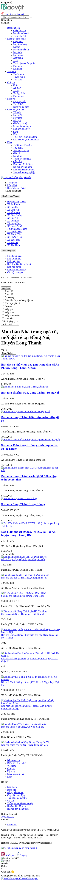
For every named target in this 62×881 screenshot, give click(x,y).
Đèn (15, 134)
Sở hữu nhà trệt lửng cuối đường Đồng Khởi (22, 596)
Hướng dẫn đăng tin (16, 806)
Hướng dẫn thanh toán (18, 809)
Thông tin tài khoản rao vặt (20, 803)
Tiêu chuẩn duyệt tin (17, 798)
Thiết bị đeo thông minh (24, 63)
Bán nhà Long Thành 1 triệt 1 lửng (23, 504)
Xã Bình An (13, 209)
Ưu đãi (10, 800)
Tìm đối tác (18, 104)
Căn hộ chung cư (15, 272)
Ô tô (15, 85)
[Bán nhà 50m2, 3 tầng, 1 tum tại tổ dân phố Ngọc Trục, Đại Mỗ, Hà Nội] (31, 632)
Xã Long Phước (15, 226)
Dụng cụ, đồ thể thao (23, 164)
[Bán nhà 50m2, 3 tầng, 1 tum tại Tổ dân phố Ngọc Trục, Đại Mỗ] (31, 679)
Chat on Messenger (28, 878)
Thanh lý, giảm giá (22, 158)
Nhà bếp (9, 318)
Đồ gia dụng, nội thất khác (26, 139)
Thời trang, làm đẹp (22, 145)
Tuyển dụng (19, 77)
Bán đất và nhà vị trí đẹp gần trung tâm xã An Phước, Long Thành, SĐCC (30, 366)
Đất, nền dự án (14, 267)
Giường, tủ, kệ (20, 123)
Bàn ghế (17, 120)
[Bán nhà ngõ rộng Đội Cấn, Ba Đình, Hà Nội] (24, 556)
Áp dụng (6, 288)
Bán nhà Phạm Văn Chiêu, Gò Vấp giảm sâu (22, 726)
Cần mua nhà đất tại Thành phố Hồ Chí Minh (23, 614)
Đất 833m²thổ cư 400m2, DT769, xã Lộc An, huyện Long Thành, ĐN (28, 533)
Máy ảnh (17, 52)
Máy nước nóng (12, 315)
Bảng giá (11, 789)
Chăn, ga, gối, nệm (22, 126)
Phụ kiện (17, 66)
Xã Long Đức (14, 223)
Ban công (9, 297)
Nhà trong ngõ (8, 250)
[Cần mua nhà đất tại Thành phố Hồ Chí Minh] (24, 611)
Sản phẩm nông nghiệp (24, 172)
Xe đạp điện (19, 93)
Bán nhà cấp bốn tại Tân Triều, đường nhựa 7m (23, 577)
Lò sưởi (8, 306)
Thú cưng (18, 147)
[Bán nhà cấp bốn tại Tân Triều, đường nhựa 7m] (25, 575)
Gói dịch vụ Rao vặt (14, 14)
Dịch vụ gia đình (21, 107)
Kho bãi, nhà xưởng (16, 269)
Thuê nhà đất (19, 36)
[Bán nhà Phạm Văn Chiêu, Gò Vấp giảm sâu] (23, 724)
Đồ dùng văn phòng (22, 167)
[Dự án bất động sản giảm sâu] (16, 177)
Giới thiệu (12, 787)
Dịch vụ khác (19, 101)
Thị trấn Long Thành (17, 229)
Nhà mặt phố (13, 261)
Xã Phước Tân (14, 234)
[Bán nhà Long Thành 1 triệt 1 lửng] (19, 498)
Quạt (15, 131)
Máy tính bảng (20, 44)
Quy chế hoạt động (16, 795)
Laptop (16, 47)
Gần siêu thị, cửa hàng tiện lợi (19, 300)
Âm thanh (18, 58)
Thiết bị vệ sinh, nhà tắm (25, 137)
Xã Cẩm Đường (15, 215)
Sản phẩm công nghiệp (24, 169)
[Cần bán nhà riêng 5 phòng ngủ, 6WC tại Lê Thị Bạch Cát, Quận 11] (31, 656)
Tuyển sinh (18, 74)
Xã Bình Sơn (13, 212)
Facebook (12, 824)
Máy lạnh (17, 117)
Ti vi (15, 60)
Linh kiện (17, 68)
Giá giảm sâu (19, 30)
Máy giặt (17, 115)
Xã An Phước (13, 204)
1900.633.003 (7, 816)
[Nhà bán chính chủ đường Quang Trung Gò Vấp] (25, 742)
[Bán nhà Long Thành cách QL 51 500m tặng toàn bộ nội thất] (31, 470)
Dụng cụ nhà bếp (21, 128)
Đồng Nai (12, 185)
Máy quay (18, 55)
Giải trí (16, 153)
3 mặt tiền (9, 294)
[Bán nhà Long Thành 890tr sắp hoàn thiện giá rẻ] (25, 411)
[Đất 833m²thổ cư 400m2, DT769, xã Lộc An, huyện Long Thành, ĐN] (31, 526)
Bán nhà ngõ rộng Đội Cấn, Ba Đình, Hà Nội (23, 559)
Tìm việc (17, 79)
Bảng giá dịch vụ (15, 792)
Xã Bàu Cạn (13, 207)
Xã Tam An (12, 242)
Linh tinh (17, 156)
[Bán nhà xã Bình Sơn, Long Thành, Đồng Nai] (24, 386)
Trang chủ (12, 182)
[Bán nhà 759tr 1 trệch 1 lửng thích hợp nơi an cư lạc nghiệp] (30, 439)
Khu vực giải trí (12, 303)
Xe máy (17, 87)
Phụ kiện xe (19, 96)
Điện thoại (18, 41)
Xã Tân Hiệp (13, 245)
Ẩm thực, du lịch (21, 150)
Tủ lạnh (17, 112)
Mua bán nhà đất (21, 33)
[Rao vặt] (12, 10)
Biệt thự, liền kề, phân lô (19, 264)
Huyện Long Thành (16, 188)
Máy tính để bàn (21, 49)
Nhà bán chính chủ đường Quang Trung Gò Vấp (24, 745)
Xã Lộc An (12, 218)
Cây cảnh (17, 161)
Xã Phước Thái (14, 237)
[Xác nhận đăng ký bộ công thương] (19, 848)
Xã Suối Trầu (13, 239)
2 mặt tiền (9, 291)
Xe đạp (16, 90)
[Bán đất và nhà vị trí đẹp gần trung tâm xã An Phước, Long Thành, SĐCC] (31, 358)
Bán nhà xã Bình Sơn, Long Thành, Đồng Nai (30, 392)
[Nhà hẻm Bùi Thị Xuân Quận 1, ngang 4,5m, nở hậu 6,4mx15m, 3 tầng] (31, 703)
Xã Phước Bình (14, 231)
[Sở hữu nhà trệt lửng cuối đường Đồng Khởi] (23, 593)
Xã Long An (13, 220)
